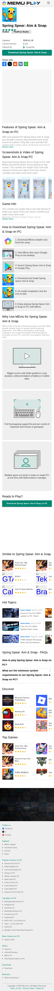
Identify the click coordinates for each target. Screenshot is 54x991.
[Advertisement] (27, 96)
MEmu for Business (11, 978)
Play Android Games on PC (14, 959)
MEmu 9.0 (8, 956)
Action (5, 32)
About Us (7, 949)
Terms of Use (15, 988)
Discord (7, 851)
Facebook (8, 829)
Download (8, 968)
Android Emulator (11, 952)
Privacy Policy (28, 988)
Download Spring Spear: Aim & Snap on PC (30, 52)
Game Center (9, 940)
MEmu (21, 3)
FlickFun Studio (21, 32)
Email (6, 854)
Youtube (8, 835)
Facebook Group (10, 848)
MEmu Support (10, 844)
